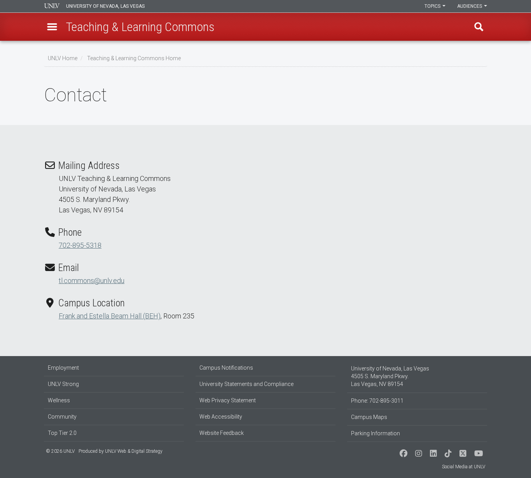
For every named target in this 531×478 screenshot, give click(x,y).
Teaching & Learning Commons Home (134, 58)
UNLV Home (62, 58)
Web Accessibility (220, 417)
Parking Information (375, 433)
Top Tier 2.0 (62, 433)
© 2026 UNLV (60, 451)
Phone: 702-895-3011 (377, 401)
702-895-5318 (80, 245)
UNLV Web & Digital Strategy (133, 451)
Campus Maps (369, 417)
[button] (52, 27)
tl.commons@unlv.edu (91, 280)
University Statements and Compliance (246, 384)
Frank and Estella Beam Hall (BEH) (110, 316)
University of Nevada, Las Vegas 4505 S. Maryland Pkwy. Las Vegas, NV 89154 (390, 376)
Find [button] (479, 27)
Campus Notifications (226, 368)
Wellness (59, 400)
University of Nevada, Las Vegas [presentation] (105, 6)
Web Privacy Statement (227, 400)
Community (62, 417)
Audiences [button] (470, 6)
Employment (63, 368)
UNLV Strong (63, 384)
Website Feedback (221, 433)
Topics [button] (433, 6)
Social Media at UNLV (463, 466)
